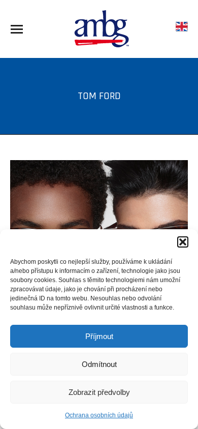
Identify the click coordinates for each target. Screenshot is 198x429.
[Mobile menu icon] (16, 29)
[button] (183, 242)
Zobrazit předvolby (99, 392)
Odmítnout (99, 364)
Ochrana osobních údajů (99, 415)
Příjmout (99, 336)
